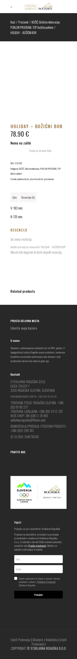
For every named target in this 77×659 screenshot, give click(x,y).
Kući (12, 22)
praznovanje (49, 179)
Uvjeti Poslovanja (20, 639)
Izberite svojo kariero (23, 328)
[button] (38, 150)
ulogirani (28, 252)
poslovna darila (23, 179)
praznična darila (36, 179)
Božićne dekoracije (49, 22)
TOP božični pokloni (42, 27)
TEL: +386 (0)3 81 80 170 (45, 396)
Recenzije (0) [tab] (28, 197)
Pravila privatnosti (37, 546)
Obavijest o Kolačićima (45, 639)
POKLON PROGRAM (20, 27)
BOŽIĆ (35, 22)
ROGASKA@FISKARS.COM (21, 396)
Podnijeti (38, 595)
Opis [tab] (14, 197)
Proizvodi (23, 22)
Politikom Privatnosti (46, 581)
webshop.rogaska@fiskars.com (28, 420)
